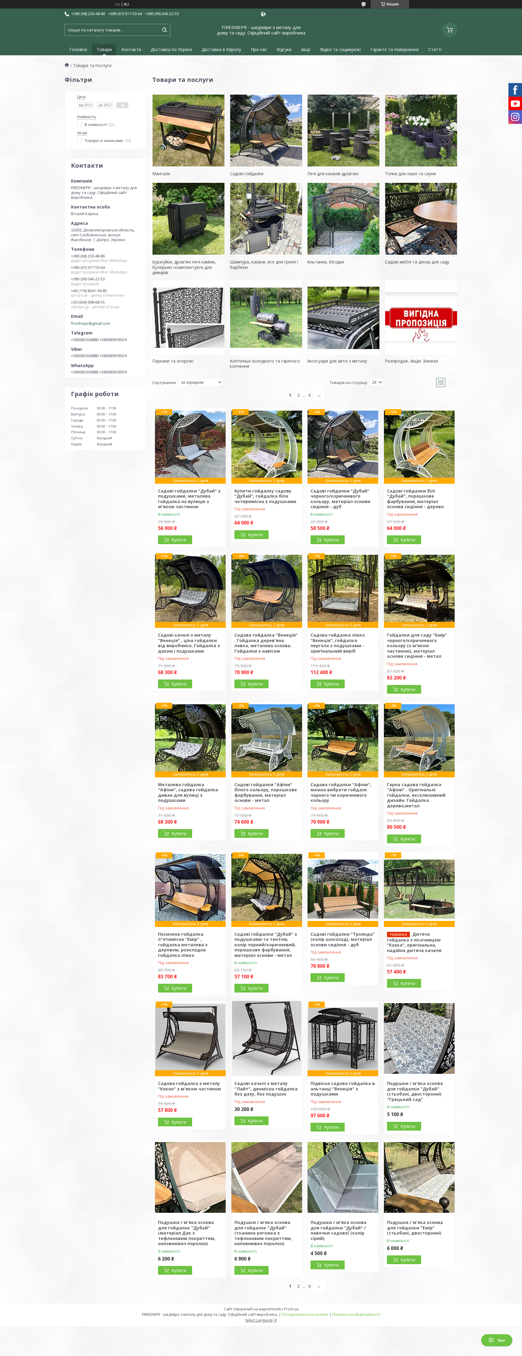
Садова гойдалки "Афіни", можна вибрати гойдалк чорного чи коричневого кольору (341, 792)
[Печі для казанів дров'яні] (343, 130)
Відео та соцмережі (340, 49)
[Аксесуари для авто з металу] (343, 317)
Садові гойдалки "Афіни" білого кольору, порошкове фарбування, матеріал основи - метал (265, 792)
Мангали (161, 173)
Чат (501, 1340)
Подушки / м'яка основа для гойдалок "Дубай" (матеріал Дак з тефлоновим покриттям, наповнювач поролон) (186, 1232)
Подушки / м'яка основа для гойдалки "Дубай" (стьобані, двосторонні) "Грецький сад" (415, 1091)
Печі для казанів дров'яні (332, 173)
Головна (78, 49)
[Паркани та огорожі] (188, 317)
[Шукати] (164, 30)
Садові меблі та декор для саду (417, 262)
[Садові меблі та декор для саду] (421, 218)
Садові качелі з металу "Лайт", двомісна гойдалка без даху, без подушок (266, 1088)
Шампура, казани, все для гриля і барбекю (264, 264)
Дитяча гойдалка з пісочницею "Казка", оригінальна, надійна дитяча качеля (414, 942)
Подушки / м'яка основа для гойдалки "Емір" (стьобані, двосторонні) (415, 1227)
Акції (306, 49)
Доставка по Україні (171, 49)
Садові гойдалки (246, 173)
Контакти (131, 49)
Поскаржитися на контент (305, 1314)
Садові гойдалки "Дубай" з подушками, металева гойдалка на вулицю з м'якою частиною (189, 499)
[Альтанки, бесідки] (343, 218)
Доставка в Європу (221, 49)
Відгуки (284, 49)
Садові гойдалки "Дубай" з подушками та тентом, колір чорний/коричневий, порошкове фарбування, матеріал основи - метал (265, 944)
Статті (435, 49)
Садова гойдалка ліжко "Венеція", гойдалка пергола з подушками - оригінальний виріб (338, 643)
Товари (104, 49)
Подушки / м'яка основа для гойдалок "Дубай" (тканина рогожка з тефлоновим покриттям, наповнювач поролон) (263, 1232)
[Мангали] (188, 130)
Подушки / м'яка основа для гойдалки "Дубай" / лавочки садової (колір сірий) (338, 1230)
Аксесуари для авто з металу (337, 361)
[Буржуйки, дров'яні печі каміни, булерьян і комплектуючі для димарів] (188, 218)
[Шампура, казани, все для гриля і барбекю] (266, 218)
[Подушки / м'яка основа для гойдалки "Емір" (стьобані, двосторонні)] (419, 1177)
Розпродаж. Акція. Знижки (411, 361)
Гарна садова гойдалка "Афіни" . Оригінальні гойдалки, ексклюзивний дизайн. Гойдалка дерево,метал (416, 795)
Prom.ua (291, 1309)
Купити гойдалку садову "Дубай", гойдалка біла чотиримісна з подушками (265, 496)
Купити (179, 540)
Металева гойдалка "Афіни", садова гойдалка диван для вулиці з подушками (188, 792)
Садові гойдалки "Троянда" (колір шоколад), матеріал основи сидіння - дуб (343, 939)
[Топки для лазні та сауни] (421, 130)
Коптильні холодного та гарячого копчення (265, 363)
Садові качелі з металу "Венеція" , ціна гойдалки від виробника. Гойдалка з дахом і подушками (189, 643)
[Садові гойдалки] (266, 130)
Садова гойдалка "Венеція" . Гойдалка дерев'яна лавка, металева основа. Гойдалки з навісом (266, 643)
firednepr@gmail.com (90, 323)
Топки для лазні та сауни (410, 173)
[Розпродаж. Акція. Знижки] (421, 317)
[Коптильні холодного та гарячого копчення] (266, 317)
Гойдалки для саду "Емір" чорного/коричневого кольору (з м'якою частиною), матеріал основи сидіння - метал (417, 645)
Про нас (259, 49)
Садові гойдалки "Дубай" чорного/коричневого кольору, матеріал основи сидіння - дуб (340, 499)
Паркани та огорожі (172, 361)
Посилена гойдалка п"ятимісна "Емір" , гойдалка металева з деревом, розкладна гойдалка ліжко (183, 944)
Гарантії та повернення (394, 49)
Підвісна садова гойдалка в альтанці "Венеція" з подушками (343, 1088)
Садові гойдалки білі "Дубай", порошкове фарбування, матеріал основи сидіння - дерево (415, 499)
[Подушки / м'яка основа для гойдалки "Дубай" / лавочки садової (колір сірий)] (343, 1177)
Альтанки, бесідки (325, 262)
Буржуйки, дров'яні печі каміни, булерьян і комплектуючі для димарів (184, 267)
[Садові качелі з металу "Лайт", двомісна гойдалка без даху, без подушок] (266, 1038)
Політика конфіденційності (356, 1314)
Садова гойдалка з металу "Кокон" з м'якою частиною (189, 1086)
